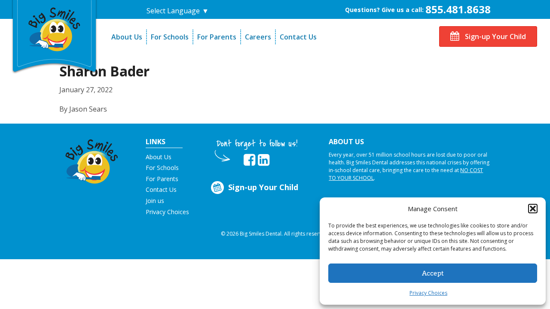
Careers (258, 37)
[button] (533, 208)
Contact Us (298, 37)
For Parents (216, 37)
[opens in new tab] (249, 160)
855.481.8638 (458, 9)
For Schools (170, 37)
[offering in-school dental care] (54, 28)
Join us (155, 201)
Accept (433, 273)
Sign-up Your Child (494, 36)
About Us (126, 37)
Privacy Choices (428, 293)
